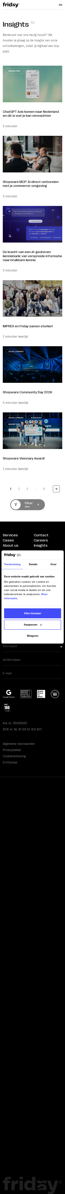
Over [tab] (53, 564)
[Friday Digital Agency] (11, 5)
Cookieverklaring (14, 756)
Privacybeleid (12, 750)
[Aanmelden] (61, 646)
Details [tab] (33, 564)
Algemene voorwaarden (19, 744)
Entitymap (10, 762)
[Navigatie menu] (60, 5)
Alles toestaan (32, 613)
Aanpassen (30, 624)
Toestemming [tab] (12, 564)
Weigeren (32, 635)
